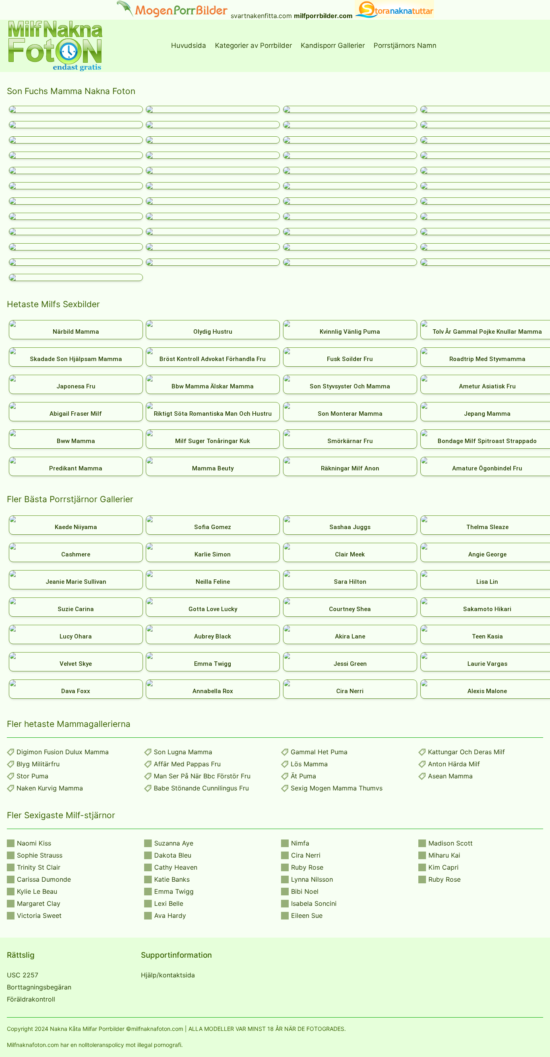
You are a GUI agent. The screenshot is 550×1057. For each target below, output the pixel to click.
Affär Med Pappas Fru (187, 764)
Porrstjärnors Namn (405, 45)
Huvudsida (188, 45)
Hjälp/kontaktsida (168, 975)
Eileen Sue (307, 915)
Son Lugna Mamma (183, 752)
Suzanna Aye (173, 843)
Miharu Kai (444, 855)
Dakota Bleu (172, 855)
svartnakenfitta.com (261, 16)
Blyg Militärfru (38, 764)
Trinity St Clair (38, 867)
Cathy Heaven (175, 867)
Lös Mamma (309, 764)
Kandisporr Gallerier (333, 45)
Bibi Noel (304, 891)
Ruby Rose (307, 867)
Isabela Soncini (314, 903)
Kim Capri (443, 867)
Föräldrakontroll (31, 999)
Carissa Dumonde (44, 879)
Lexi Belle (168, 903)
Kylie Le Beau (37, 891)
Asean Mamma (450, 776)
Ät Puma (303, 776)
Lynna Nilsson (312, 879)
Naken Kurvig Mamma (50, 788)
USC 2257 (22, 975)
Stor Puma (32, 776)
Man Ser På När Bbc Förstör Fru (202, 776)
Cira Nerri (305, 855)
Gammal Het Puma (319, 752)
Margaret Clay (38, 903)
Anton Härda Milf (454, 764)
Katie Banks (172, 879)
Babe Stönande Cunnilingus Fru (201, 788)
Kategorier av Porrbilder (253, 45)
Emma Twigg (174, 891)
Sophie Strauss (39, 855)
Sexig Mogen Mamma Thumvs (337, 788)
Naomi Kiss (34, 843)
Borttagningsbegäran (39, 987)
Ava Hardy (170, 915)
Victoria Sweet (39, 915)
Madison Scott (450, 843)
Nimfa (300, 843)
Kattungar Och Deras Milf (466, 752)
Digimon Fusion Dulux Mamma (63, 752)
